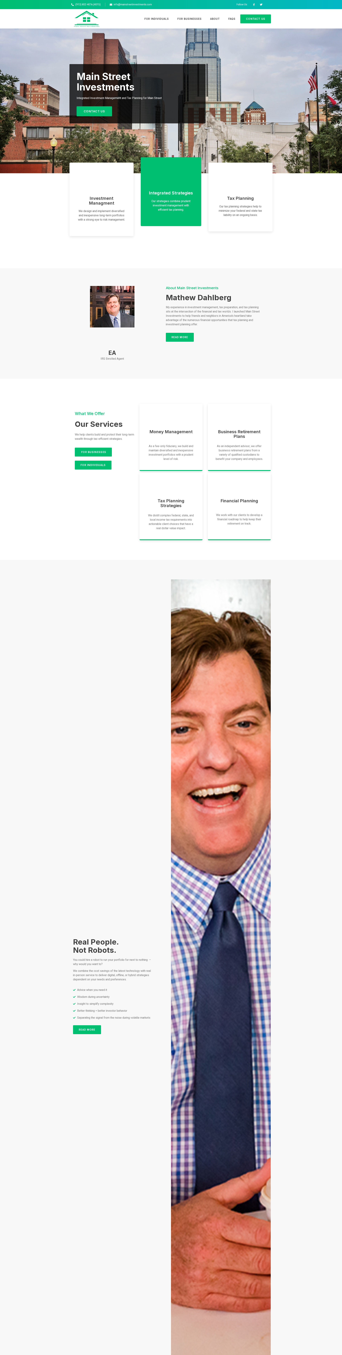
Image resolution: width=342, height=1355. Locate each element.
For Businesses (189, 18)
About (215, 18)
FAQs (231, 18)
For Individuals (156, 18)
